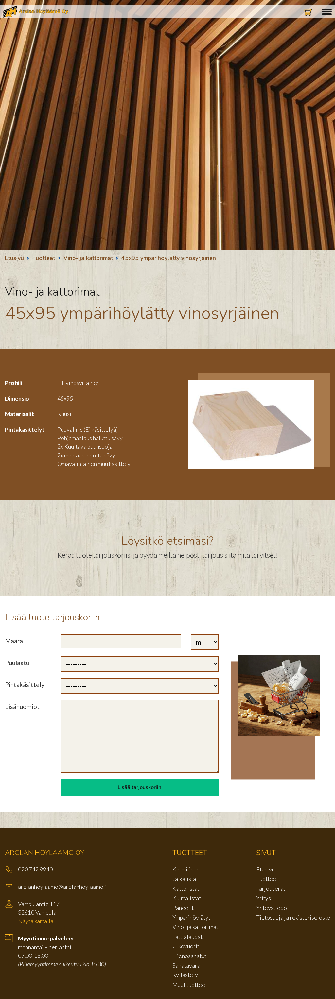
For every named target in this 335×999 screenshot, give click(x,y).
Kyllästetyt (186, 975)
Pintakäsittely (24, 684)
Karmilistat (186, 869)
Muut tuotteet (189, 984)
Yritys (263, 898)
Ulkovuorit (185, 946)
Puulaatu (17, 662)
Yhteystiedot (272, 907)
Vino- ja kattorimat (88, 258)
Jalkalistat (185, 878)
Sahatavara (186, 965)
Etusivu (14, 258)
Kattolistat (185, 888)
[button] (327, 11)
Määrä (14, 641)
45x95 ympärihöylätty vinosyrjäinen (168, 258)
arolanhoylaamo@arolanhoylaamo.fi (63, 886)
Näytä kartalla (35, 921)
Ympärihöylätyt (191, 917)
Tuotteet (43, 258)
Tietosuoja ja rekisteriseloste (293, 917)
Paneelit (183, 907)
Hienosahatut (189, 956)
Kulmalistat (186, 898)
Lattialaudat (187, 936)
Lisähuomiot (22, 706)
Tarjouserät (270, 888)
